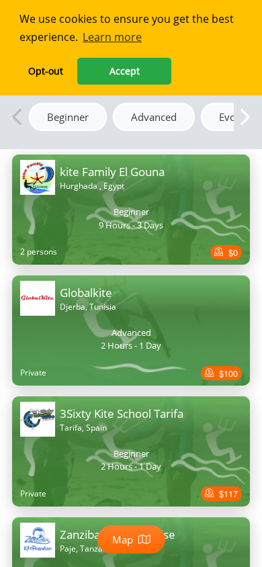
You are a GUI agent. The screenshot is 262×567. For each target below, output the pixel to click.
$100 (227, 373)
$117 (227, 493)
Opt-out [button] (45, 70)
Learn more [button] (112, 37)
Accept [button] (125, 70)
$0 (232, 252)
